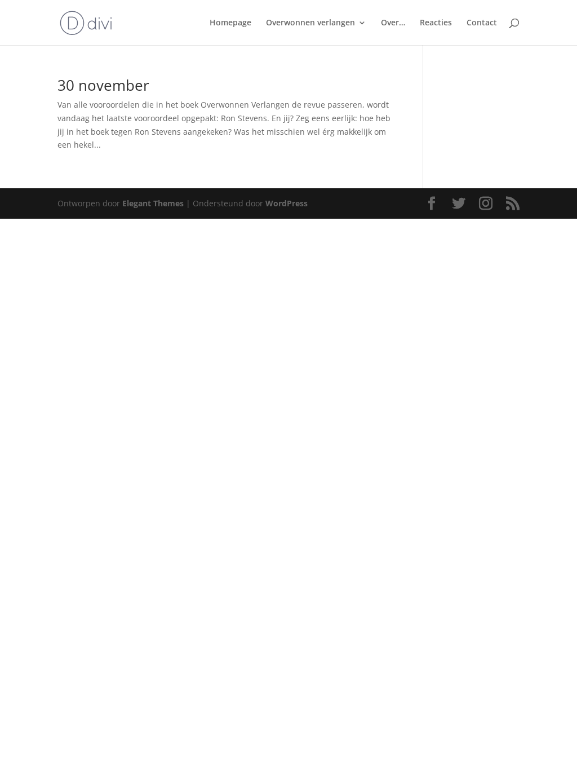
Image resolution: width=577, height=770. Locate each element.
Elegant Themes (153, 203)
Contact (482, 23)
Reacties (436, 23)
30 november (103, 85)
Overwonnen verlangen (310, 23)
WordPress (286, 203)
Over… (393, 23)
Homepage (230, 23)
